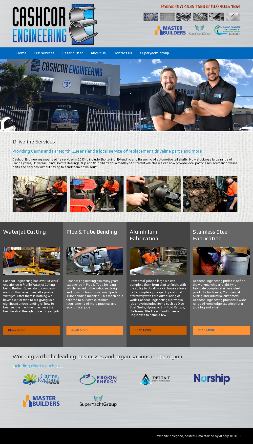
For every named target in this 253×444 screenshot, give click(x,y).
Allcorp (224, 436)
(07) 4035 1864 (225, 6)
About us (98, 53)
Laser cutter (73, 53)
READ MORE (16, 330)
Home (21, 53)
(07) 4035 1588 (190, 6)
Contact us (123, 53)
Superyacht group (154, 53)
